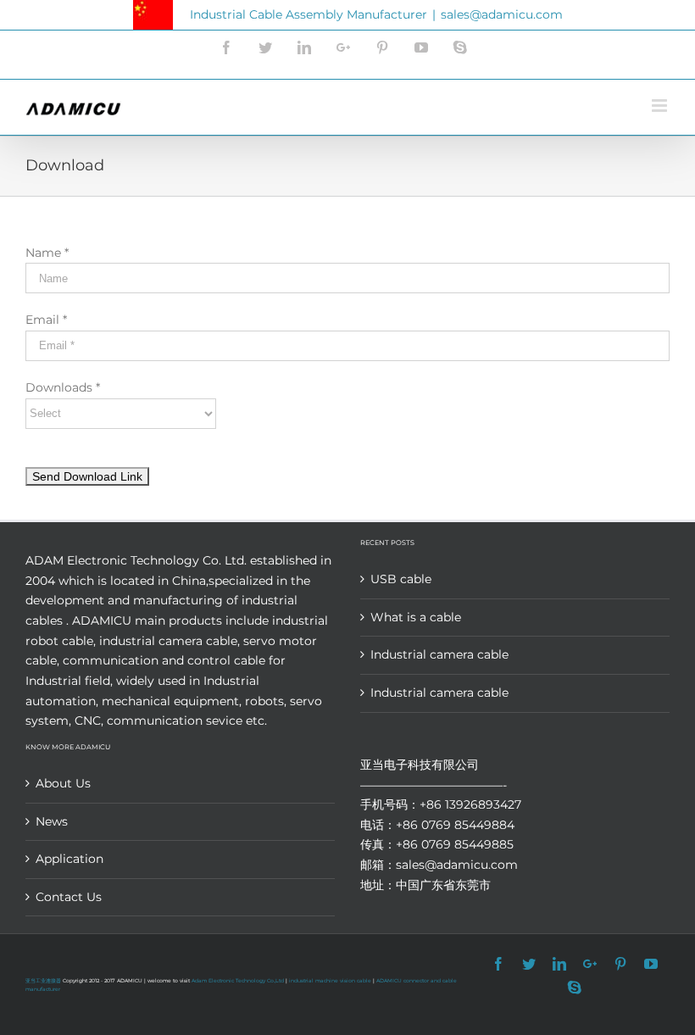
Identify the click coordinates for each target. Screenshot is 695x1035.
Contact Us (69, 896)
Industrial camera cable (439, 654)
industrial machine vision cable (331, 980)
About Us (63, 783)
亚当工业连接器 (43, 980)
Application (69, 858)
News (52, 821)
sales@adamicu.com (502, 14)
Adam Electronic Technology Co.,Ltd (238, 980)
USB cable (400, 579)
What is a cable (415, 617)
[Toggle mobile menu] (661, 105)
